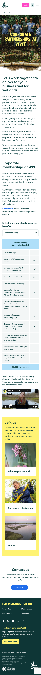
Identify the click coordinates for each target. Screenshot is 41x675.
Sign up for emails (10, 642)
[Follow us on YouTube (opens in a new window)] (13, 621)
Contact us (19, 587)
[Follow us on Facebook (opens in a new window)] (3, 621)
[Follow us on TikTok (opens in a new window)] (22, 621)
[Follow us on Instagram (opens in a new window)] (8, 621)
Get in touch (7, 209)
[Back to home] (34, 660)
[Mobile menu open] (37, 5)
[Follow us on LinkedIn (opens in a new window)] (18, 621)
